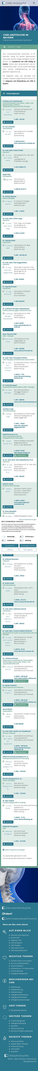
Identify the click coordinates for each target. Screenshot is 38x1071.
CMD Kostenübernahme (19, 950)
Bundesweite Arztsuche (19, 1010)
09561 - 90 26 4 (21, 600)
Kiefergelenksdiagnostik (19, 973)
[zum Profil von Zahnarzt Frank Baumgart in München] (7, 391)
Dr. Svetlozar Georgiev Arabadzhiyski (16, 309)
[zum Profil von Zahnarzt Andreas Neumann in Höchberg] (7, 565)
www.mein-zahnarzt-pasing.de (25, 402)
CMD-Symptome (16, 943)
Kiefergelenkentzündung (19, 995)
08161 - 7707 (20, 374)
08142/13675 (20, 141)
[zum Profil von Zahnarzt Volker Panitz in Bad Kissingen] (7, 158)
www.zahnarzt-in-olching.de (24, 143)
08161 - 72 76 (20, 817)
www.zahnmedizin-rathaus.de (25, 678)
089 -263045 (20, 279)
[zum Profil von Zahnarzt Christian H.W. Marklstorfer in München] (7, 112)
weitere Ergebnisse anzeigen (15, 850)
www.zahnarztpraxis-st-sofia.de (22, 326)
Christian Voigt (8, 409)
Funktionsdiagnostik (18, 1021)
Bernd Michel (7, 709)
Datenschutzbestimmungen (27, 519)
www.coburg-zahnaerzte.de (24, 601)
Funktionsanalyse (17, 971)
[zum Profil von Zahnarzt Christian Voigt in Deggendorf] (7, 415)
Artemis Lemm (8, 484)
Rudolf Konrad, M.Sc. (10, 434)
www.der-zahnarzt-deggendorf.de (21, 426)
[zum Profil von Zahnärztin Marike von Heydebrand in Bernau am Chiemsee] (7, 740)
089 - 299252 (20, 623)
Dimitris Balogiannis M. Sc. (12, 779)
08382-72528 (20, 450)
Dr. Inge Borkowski (10, 287)
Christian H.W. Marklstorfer (12, 101)
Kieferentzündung (17, 1046)
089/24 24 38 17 (21, 189)
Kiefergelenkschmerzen (19, 997)
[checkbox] (4, 537)
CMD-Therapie (16, 945)
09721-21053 (20, 233)
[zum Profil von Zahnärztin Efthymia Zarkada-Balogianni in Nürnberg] (7, 765)
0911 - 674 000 (20, 841)
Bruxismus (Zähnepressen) (20, 963)
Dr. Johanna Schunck (10, 658)
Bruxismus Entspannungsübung (22, 1031)
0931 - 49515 (20, 575)
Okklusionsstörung (17, 1028)
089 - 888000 (20, 400)
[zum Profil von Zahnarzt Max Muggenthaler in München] (7, 270)
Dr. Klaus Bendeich (9, 511)
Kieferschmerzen (16, 992)
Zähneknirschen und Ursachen (21, 961)
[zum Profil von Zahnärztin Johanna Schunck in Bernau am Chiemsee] (7, 668)
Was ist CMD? (15, 938)
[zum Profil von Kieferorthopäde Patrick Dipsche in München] (7, 202)
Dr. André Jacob (8, 583)
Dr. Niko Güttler (8, 801)
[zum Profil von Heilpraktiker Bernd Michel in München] (7, 715)
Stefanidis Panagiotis (10, 826)
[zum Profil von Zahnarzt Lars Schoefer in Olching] (7, 133)
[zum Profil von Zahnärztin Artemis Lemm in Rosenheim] (7, 490)
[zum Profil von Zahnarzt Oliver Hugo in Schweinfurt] (7, 226)
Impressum (22, 1059)
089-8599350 (20, 301)
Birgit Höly (7, 174)
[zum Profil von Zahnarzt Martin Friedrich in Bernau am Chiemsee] (7, 691)
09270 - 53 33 (20, 649)
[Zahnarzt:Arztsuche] (18, 909)
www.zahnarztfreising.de (23, 819)
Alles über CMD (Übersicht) (20, 935)
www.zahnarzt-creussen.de (24, 651)
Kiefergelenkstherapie (18, 1023)
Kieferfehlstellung (17, 989)
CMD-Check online (17, 948)
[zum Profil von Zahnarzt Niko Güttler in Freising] (7, 807)
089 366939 (19, 724)
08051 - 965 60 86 (21, 676)
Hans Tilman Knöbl (10, 334)
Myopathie (14, 1051)
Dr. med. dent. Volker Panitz (13, 150)
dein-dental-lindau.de (22, 452)
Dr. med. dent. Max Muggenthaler (15, 263)
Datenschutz (31, 1059)
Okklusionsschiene (17, 1041)
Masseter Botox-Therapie (19, 1044)
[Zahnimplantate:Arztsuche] (20, 919)
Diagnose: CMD (16, 940)
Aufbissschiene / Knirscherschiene (22, 968)
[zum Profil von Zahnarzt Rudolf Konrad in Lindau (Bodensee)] (7, 442)
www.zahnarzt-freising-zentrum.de (22, 377)
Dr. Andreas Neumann (10, 559)
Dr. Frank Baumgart (10, 385)
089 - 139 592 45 (21, 255)
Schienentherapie (17, 966)
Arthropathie (15, 1049)
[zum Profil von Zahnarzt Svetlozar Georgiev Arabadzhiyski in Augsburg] (7, 316)
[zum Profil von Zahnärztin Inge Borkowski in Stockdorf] (7, 293)
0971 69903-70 (21, 167)
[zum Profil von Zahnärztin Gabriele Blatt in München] (7, 246)
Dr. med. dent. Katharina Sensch (14, 609)
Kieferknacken (16, 987)
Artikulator (14, 1026)
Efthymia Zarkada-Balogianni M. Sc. (16, 757)
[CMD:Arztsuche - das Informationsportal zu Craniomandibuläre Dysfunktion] (14, 3)
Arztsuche (11, 47)
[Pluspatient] (8, 914)
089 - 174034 (20, 211)
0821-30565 (20, 323)
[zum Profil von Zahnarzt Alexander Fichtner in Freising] (7, 366)
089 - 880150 (20, 476)
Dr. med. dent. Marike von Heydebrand (17, 731)
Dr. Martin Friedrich (10, 685)
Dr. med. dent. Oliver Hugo (12, 218)
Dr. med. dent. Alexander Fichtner (15, 358)
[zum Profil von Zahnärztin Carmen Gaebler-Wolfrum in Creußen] (7, 641)
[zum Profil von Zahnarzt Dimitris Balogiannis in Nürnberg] (7, 786)
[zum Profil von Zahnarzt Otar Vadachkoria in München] (7, 468)
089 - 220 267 (20, 119)
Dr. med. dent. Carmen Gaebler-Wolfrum (17, 631)
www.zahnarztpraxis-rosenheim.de (22, 503)
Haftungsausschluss (29, 1061)
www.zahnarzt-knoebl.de (23, 350)
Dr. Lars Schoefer (9, 127)
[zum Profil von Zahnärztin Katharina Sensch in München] (7, 617)
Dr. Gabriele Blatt (9, 241)
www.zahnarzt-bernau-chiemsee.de (22, 748)
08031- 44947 (20, 500)
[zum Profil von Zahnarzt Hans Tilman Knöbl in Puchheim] (7, 340)
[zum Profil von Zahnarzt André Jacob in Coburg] (7, 589)
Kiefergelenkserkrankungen (20, 1000)
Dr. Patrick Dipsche (9, 196)
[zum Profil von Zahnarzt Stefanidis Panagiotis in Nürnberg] (7, 832)
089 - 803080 (20, 348)
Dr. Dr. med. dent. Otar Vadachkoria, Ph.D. (18, 460)
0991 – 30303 (20, 423)
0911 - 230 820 (20, 771)
